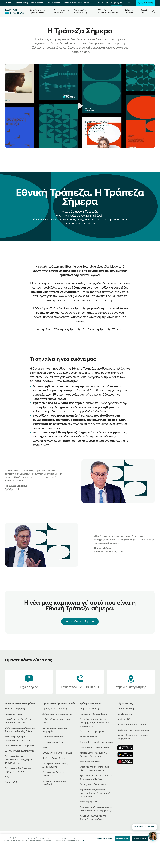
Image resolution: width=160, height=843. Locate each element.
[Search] (153, 11)
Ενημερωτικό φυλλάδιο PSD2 (57, 752)
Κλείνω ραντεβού (13, 714)
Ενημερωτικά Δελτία (52, 742)
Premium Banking (21, 3)
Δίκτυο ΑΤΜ (11, 782)
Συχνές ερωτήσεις (89, 708)
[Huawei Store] (127, 761)
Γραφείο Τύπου (144, 11)
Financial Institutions (90, 761)
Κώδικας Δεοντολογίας (54, 758)
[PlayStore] (127, 754)
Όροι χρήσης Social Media (93, 784)
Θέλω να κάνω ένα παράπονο (20, 745)
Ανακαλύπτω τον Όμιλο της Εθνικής (38, 11)
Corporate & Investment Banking (76, 3)
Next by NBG (124, 719)
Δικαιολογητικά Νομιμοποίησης (95, 747)
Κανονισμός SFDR (89, 801)
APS (7, 777)
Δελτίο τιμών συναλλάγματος (57, 714)
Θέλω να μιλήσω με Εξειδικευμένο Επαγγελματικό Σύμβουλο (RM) (20, 759)
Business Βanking (89, 736)
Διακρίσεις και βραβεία (92, 731)
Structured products (52, 736)
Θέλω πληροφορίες (15, 708)
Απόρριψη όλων (122, 838)
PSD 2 (45, 747)
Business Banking (53, 3)
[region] (80, 838)
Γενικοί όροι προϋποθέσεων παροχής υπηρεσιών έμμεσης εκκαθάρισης (95, 722)
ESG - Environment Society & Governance (108, 11)
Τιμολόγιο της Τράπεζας (54, 708)
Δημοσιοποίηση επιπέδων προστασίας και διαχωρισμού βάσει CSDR (95, 793)
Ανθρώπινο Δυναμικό (130, 11)
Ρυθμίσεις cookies (105, 838)
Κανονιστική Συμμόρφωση (93, 714)
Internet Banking (126, 708)
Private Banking (37, 3)
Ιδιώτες (8, 3)
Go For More (103, 3)
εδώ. (85, 840)
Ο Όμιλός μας (116, 3)
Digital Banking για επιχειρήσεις (134, 730)
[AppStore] (127, 747)
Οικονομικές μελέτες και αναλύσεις (83, 11)
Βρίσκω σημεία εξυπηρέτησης (20, 750)
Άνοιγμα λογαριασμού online (132, 724)
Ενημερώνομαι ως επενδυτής (62, 11)
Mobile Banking (125, 714)
